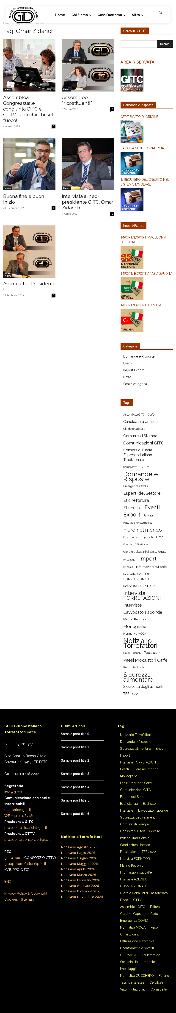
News (8, 89)
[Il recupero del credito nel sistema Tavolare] (147, 200)
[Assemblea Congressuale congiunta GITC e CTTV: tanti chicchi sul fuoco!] (29, 65)
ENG (7, 882)
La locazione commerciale (144, 148)
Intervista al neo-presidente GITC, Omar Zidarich (87, 202)
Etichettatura (136, 500)
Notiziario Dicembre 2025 (81, 891)
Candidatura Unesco (140, 421)
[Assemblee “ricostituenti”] (88, 65)
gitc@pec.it (13, 858)
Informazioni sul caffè (151, 567)
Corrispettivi (130, 467)
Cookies (11, 899)
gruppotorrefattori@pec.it (25, 864)
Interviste (132, 605)
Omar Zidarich (132, 653)
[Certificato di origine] (147, 132)
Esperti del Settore (142, 493)
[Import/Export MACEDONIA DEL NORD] (147, 258)
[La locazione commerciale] (147, 164)
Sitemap (27, 899)
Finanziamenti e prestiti (138, 537)
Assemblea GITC (134, 414)
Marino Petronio (134, 619)
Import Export (133, 370)
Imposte (128, 567)
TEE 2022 (130, 694)
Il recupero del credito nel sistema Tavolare (145, 182)
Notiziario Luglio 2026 (78, 852)
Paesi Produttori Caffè (145, 660)
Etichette (132, 507)
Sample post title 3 (75, 774)
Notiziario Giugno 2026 (79, 858)
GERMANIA (141, 544)
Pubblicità (138, 667)
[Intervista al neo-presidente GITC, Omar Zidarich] (88, 164)
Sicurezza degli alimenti (143, 686)
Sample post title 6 (75, 814)
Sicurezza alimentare (138, 677)
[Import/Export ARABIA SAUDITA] (147, 289)
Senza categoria (135, 384)
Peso (126, 667)
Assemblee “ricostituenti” (77, 100)
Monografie (134, 626)
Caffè (151, 414)
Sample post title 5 (75, 800)
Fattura (148, 515)
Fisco (159, 537)
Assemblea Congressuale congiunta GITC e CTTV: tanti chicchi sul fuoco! (28, 108)
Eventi (127, 363)
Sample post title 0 (75, 734)
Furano (127, 544)
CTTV (145, 467)
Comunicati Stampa (140, 435)
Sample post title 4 (75, 787)
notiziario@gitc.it (17, 810)
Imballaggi (129, 559)
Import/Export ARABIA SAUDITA (146, 273)
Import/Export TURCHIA (141, 305)
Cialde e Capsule (134, 428)
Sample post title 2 (75, 760)
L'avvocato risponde (142, 612)
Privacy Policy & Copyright (25, 893)
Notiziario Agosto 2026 (79, 847)
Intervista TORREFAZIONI (142, 595)
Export (131, 514)
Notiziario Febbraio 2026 (80, 880)
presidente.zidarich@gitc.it (25, 828)
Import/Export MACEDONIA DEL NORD (143, 240)
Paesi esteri (152, 653)
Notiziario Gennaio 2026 (80, 885)
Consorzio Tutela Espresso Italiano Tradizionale (137, 455)
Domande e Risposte (138, 356)
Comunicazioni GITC (143, 443)
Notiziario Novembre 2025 (82, 896)
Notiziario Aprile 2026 (78, 869)
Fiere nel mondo (142, 529)
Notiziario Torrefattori (140, 643)
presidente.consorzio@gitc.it (27, 840)
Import (148, 558)
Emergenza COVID (135, 486)
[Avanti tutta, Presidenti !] (29, 251)
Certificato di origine (139, 117)
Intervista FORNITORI (139, 586)
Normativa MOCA (134, 633)
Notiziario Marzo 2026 (78, 874)
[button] (160, 13)
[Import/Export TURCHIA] (147, 321)
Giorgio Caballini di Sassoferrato (144, 551)
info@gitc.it (13, 792)
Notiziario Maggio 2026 (79, 863)
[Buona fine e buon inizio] (29, 164)
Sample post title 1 (75, 747)
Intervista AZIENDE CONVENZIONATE (136, 576)
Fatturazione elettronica (137, 522)
